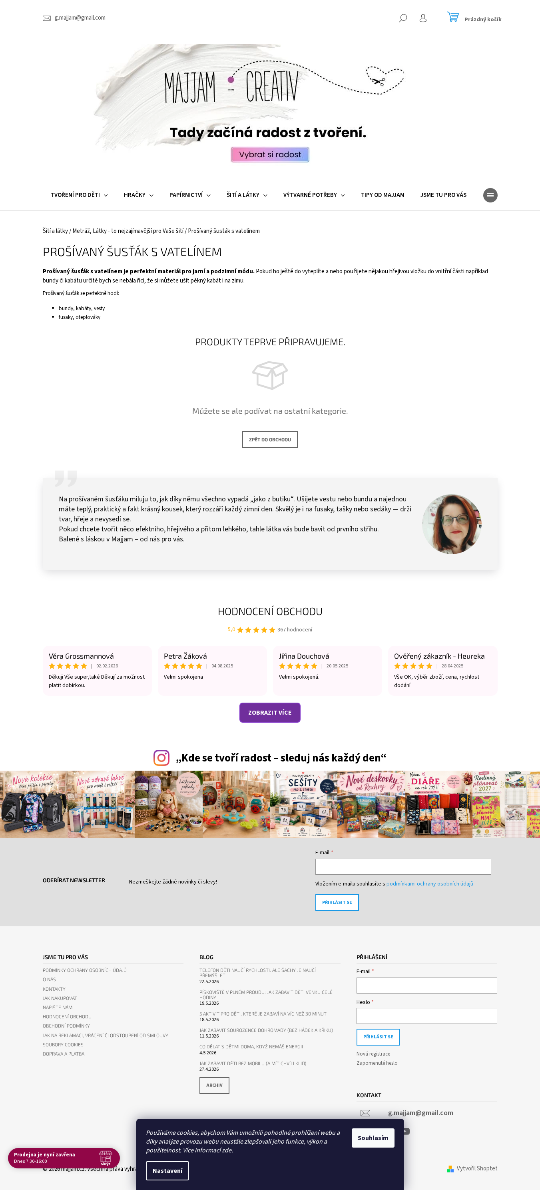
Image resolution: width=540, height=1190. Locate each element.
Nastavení (167, 1170)
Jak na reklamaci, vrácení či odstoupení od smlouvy (105, 1035)
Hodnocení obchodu (270, 611)
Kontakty (54, 989)
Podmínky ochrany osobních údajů (85, 970)
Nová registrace (373, 1054)
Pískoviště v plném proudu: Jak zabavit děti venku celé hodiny (266, 995)
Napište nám (57, 1007)
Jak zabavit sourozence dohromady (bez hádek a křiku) (266, 1030)
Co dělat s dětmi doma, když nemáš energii (251, 1046)
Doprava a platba (63, 1053)
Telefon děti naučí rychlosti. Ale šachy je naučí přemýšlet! (257, 973)
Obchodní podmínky (66, 1025)
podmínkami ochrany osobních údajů (430, 884)
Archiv (214, 1085)
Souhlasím (373, 1138)
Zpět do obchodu (270, 439)
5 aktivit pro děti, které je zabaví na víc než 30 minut (263, 1013)
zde (226, 1150)
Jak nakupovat (60, 998)
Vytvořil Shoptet (477, 1168)
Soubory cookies (63, 1044)
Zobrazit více (270, 712)
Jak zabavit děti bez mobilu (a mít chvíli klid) (252, 1063)
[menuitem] (79, 195)
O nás (49, 979)
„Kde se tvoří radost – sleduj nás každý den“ (281, 758)
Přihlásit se (337, 902)
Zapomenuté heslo (377, 1063)
